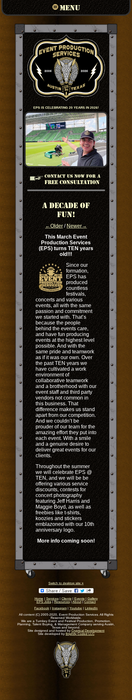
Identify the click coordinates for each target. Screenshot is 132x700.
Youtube (76, 608)
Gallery (92, 598)
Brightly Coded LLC (80, 634)
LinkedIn (91, 608)
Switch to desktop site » (66, 583)
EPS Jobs (44, 601)
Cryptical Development (87, 630)
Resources (62, 601)
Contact (90, 601)
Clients (66, 598)
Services (52, 598)
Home (39, 598)
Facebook (41, 608)
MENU (70, 7)
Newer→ (77, 226)
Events (79, 598)
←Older (54, 226)
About (76, 601)
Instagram (59, 608)
